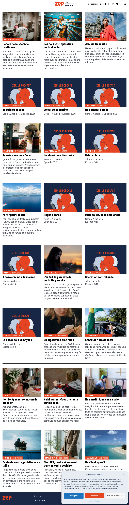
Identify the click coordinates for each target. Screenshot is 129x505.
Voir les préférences (115, 496)
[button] (124, 474)
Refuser (94, 496)
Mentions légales (95, 501)
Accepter (73, 496)
